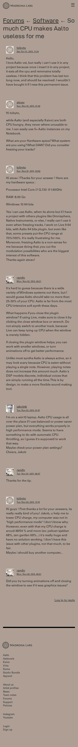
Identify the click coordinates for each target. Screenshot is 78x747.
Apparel (7, 676)
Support (7, 702)
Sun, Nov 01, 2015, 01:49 (28, 106)
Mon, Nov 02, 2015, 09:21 (29, 282)
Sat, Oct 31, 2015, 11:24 (28, 52)
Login (6, 726)
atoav (21, 102)
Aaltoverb (8, 659)
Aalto (6, 655)
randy (21, 277)
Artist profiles (11, 688)
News (6, 692)
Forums (13, 20)
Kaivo (6, 662)
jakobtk (22, 406)
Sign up (7, 730)
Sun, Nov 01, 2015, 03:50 (28, 171)
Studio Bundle (11, 673)
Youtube (8, 718)
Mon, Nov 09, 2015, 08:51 (29, 574)
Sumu (6, 669)
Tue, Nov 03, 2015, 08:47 (28, 474)
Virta (6, 666)
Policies (7, 706)
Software (46, 20)
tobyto (21, 48)
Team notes (9, 695)
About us (8, 685)
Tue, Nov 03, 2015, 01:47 (28, 411)
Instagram (9, 714)
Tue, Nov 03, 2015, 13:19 (28, 502)
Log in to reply (65, 600)
